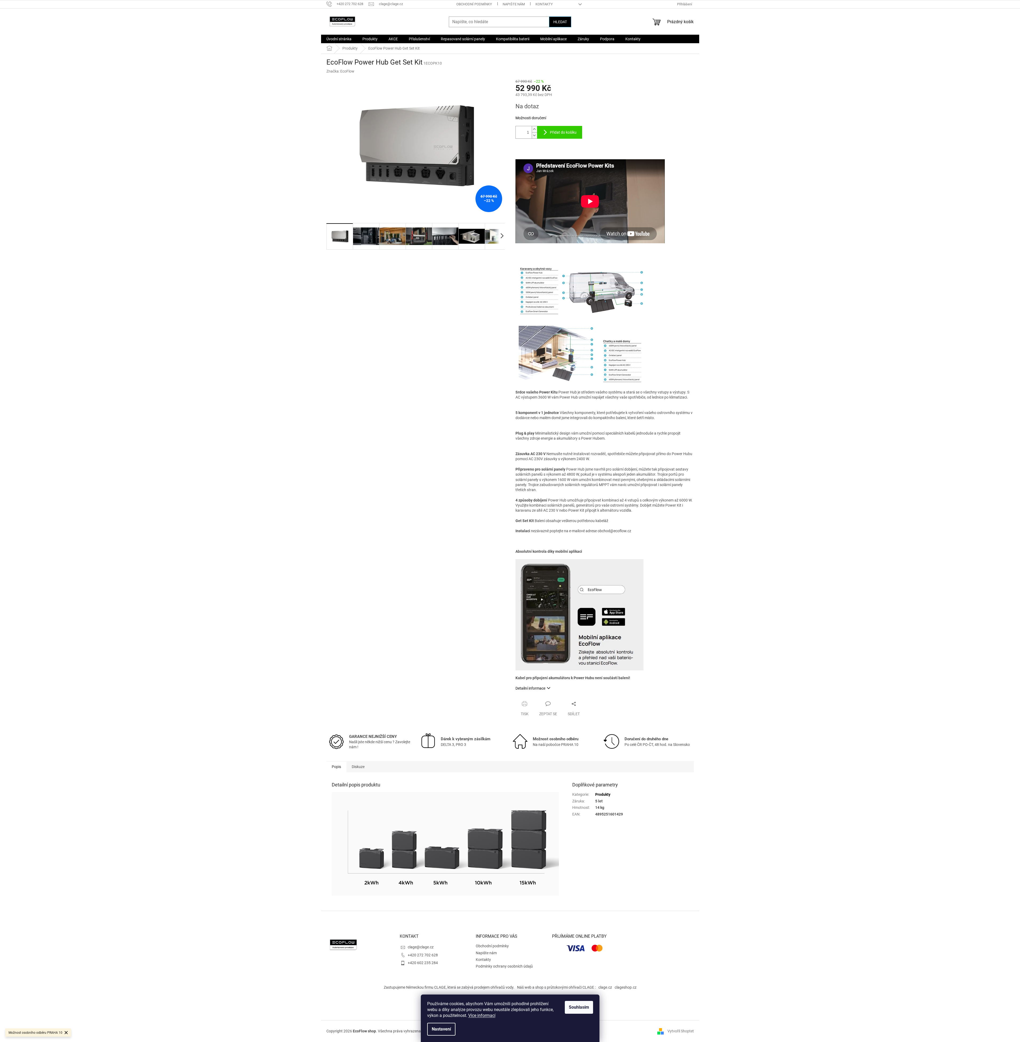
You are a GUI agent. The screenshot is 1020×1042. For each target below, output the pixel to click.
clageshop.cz (626, 987)
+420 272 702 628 (423, 955)
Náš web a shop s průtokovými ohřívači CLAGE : (556, 987)
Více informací (481, 1015)
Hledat (560, 22)
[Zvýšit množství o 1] (534, 129)
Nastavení (441, 1029)
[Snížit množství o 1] (534, 135)
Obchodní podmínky (474, 4)
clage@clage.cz (421, 947)
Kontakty (544, 4)
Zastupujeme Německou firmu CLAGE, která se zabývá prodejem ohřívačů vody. (449, 987)
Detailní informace (530, 688)
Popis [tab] (336, 767)
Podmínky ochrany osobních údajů (504, 966)
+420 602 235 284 (423, 963)
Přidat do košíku (563, 132)
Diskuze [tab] (358, 767)
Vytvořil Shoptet (680, 1031)
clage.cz (605, 987)
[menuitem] (339, 39)
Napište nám (514, 4)
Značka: (340, 71)
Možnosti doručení (530, 118)
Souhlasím (579, 1007)
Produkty (602, 794)
